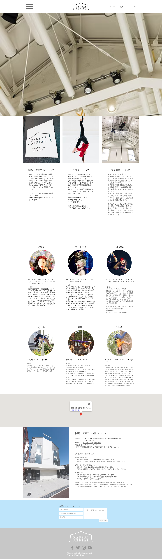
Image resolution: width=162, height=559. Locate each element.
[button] (29, 6)
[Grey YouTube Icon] (89, 547)
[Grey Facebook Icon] (72, 547)
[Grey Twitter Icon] (78, 547)
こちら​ (87, 208)
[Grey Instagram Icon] (83, 547)
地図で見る (120, 482)
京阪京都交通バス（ (82, 459)
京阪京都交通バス (81, 467)
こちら (83, 206)
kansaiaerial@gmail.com (38, 197)
